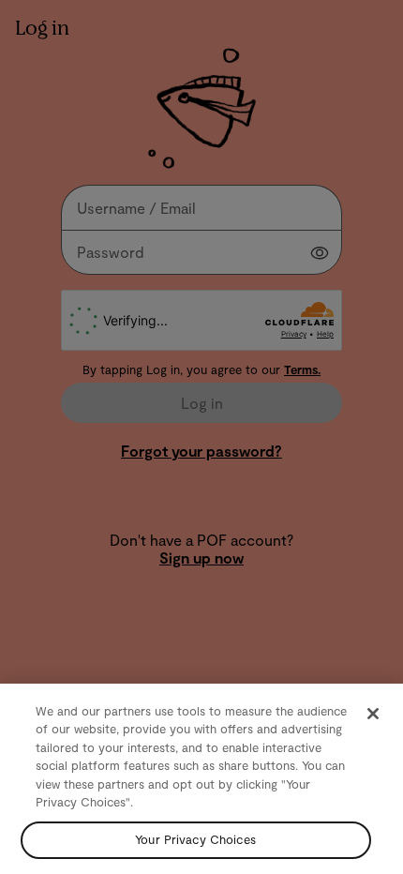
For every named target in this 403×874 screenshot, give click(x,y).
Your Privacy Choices (195, 839)
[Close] (373, 713)
